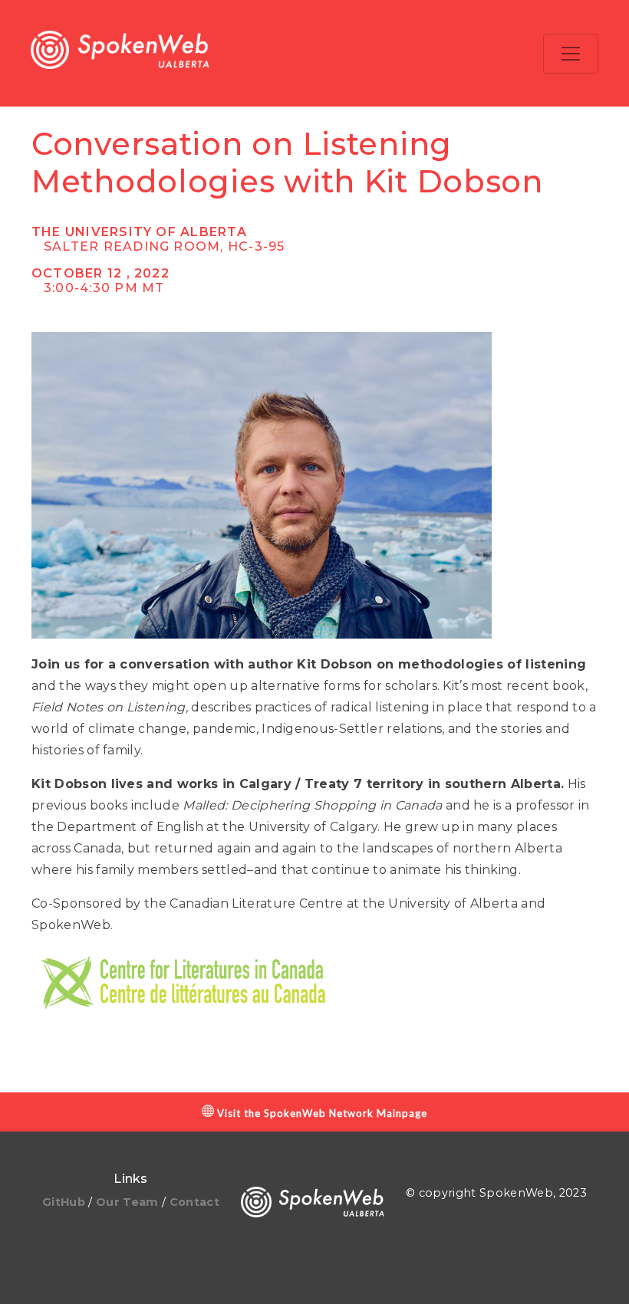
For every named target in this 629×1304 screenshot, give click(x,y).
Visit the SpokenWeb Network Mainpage (320, 1113)
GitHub (65, 1202)
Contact (194, 1202)
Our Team (129, 1202)
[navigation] (570, 54)
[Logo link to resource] (120, 53)
